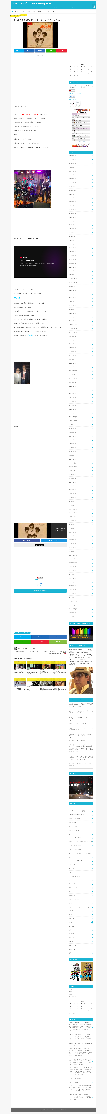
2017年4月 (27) (73, 585)
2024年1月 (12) (73, 274)
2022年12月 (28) (73, 324)
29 (70, 75)
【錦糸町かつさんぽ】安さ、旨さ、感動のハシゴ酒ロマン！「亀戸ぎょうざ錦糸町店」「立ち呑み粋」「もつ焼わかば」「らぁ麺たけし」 (80, 1037)
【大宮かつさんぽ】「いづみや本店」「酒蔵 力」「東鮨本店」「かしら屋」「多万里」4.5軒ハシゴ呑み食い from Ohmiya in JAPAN (81, 758)
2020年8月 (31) (73, 432)
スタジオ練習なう (73, 1082)
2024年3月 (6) (72, 267)
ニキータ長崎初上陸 (75, 849)
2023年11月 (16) (73, 282)
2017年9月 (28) (73, 566)
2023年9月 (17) (73, 290)
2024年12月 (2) (73, 232)
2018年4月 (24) (73, 539)
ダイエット (73, 834)
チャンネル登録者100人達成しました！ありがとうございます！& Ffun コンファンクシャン (81, 735)
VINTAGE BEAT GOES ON (76, 814)
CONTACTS (88, 7)
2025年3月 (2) (72, 221)
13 (88, 69)
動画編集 (72, 895)
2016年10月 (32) (73, 609)
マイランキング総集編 (52, 7)
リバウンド (72, 883)
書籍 (71, 930)
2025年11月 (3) (72, 190)
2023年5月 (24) (73, 305)
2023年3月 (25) (73, 313)
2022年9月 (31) (73, 336)
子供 (71, 910)
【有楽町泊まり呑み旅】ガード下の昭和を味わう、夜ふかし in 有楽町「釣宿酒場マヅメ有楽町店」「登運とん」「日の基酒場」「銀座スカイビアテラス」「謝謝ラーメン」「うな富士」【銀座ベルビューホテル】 (81, 748)
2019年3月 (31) (73, 497)
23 (74, 73)
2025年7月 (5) (72, 205)
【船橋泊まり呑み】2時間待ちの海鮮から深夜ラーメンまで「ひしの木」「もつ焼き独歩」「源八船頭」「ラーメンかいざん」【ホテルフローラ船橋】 (80, 1097)
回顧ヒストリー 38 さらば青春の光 (77, 723)
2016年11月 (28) (73, 605)
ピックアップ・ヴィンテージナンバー (22, 632)
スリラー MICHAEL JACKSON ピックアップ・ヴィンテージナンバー (81, 728)
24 (77, 73)
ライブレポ (72, 880)
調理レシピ (72, 945)
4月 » (73, 76)
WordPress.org (72, 996)
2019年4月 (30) (73, 493)
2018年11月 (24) (73, 513)
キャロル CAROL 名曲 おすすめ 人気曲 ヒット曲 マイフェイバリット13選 (81, 711)
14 (91, 69)
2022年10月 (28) (73, 332)
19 (84, 71)
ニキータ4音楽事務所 (75, 845)
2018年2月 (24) (73, 547)
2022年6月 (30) (73, 347)
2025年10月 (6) (73, 194)
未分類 (71, 933)
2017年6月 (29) (73, 578)
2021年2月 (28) (73, 409)
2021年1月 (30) (73, 413)
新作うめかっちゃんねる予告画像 (77, 740)
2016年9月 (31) (73, 612)
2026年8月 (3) (72, 155)
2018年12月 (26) (73, 509)
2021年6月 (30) (73, 393)
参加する (88, 143)
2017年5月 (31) (73, 582)
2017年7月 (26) (73, 574)
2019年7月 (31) (73, 482)
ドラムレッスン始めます (75, 1078)
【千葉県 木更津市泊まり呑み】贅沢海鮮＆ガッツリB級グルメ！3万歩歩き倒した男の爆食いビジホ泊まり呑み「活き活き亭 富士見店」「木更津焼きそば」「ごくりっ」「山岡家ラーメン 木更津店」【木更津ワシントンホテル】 (80, 1027)
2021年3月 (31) (73, 405)
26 (84, 73)
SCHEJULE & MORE (31, 7)
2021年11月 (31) (73, 374)
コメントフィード (73, 994)
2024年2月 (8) (72, 271)
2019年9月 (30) (73, 474)
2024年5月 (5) (72, 259)
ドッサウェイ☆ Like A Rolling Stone (31, 3)
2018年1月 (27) (73, 551)
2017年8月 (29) (73, 570)
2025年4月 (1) (72, 217)
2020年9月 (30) (73, 428)
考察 (71, 941)
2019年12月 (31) (73, 463)
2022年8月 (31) (73, 340)
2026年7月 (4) (72, 159)
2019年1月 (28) (73, 505)
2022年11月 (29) (73, 328)
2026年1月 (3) (72, 182)
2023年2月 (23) (73, 317)
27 (88, 73)
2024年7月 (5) (72, 251)
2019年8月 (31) (73, 478)
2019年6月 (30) (73, 486)
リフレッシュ (73, 887)
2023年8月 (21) (73, 294)
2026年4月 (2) (72, 171)
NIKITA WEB (80, 7)
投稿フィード (72, 991)
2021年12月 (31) (73, 370)
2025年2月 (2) (72, 225)
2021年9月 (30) (73, 382)
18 (81, 71)
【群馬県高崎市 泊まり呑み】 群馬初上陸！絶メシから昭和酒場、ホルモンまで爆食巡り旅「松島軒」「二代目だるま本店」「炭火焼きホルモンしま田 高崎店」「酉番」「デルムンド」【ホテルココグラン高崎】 (80, 1071)
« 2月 (70, 76)
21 (91, 71)
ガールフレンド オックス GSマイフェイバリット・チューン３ (80, 764)
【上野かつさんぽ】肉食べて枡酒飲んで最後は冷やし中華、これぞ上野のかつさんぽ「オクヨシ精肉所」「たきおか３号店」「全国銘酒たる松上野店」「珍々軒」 (80, 1062)
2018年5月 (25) (73, 536)
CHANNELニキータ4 (75, 807)
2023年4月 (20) (73, 309)
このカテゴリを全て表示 (81, 141)
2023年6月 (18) (73, 301)
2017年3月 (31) (73, 589)
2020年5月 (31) (73, 443)
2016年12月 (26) (73, 601)
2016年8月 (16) (73, 616)
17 (77, 71)
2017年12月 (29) (73, 555)
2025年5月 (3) (72, 213)
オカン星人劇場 (72, 7)
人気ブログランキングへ (40, 579)
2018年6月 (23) (73, 532)
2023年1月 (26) (73, 321)
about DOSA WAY (41, 7)
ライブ (72, 868)
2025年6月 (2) (72, 209)
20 (88, 71)
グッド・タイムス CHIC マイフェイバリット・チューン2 (81, 718)
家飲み (71, 918)
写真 (71, 891)
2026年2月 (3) (72, 178)
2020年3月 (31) (73, 451)
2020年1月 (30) (73, 459)
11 (81, 69)
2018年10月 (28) (73, 516)
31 (77, 75)
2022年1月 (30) (73, 367)
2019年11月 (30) (73, 466)
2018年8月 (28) (73, 524)
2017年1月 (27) (73, 597)
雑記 (71, 953)
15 (70, 71)
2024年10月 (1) (73, 240)
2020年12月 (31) (73, 416)
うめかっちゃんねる (75, 818)
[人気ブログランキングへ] (40, 577)
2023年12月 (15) (73, 278)
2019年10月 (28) (73, 470)
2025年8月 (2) (72, 201)
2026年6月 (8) (72, 163)
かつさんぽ (73, 826)
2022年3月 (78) (73, 359)
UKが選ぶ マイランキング (77, 811)
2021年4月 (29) (73, 401)
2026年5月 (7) (72, 167)
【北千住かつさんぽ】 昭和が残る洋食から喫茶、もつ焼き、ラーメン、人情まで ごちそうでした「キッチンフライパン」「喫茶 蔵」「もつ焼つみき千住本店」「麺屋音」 (80, 1088)
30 (74, 75)
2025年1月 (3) (72, 228)
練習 (71, 937)
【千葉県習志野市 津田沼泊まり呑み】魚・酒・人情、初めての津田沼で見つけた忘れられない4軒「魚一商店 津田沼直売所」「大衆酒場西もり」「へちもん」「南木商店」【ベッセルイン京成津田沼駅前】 (80, 1052)
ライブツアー (73, 872)
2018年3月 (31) (73, 543)
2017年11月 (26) (73, 559)
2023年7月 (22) (73, 297)
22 (70, 73)
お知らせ (72, 822)
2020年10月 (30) (73, 424)
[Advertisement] (40, 66)
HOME (22, 7)
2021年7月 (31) (73, 390)
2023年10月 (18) (73, 286)
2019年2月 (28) (73, 501)
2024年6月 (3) (72, 255)
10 (77, 69)
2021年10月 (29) (73, 378)
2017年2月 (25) (73, 593)
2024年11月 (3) (72, 236)
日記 (71, 926)
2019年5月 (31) (73, 489)
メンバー (72, 864)
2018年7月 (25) (73, 528)
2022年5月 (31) (73, 351)
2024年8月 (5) (72, 248)
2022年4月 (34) (73, 355)
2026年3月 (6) (72, 175)
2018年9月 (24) (73, 520)
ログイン (71, 989)
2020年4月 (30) (73, 447)
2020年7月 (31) (73, 436)
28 (91, 73)
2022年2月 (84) (73, 363)
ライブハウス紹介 (74, 876)
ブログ (71, 857)
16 (74, 71)
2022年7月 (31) (73, 344)
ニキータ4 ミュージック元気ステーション (80, 841)
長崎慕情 (72, 949)
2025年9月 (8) (72, 198)
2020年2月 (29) (73, 455)
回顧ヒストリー (63, 7)
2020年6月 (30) (73, 440)
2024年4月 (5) (72, 263)
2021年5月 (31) (73, 397)
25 (81, 73)
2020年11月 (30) (73, 420)
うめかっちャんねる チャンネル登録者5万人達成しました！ (80, 1044)
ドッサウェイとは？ (75, 837)
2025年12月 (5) (73, 186)
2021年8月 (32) (73, 386)
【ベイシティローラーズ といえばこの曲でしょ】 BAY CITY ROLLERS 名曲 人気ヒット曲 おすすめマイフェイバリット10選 (81, 705)
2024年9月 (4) (72, 244)
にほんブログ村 (40, 586)
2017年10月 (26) (73, 562)
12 (84, 69)
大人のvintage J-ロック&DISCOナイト (79, 907)
